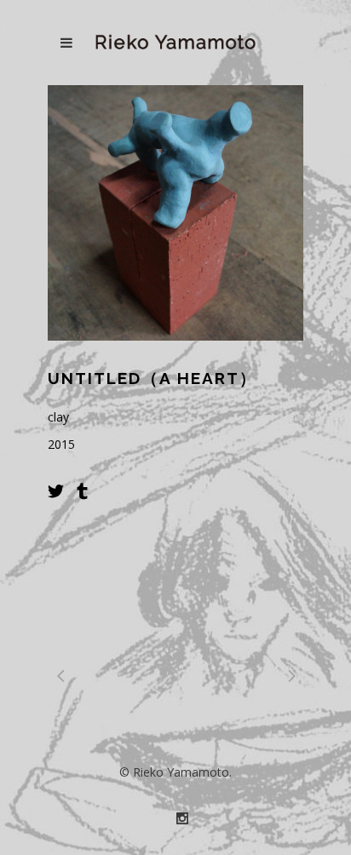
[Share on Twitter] (56, 489)
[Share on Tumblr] (82, 489)
